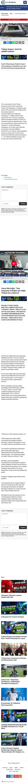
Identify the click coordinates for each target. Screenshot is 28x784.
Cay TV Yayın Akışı (13, 771)
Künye (11, 767)
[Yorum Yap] (23, 42)
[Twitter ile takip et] (12, 776)
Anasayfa (5, 767)
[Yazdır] (20, 42)
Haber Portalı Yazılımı (9, 781)
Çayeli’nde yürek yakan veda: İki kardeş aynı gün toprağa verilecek (16, 7)
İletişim (16, 767)
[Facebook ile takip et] (8, 776)
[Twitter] (7, 42)
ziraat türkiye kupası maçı (10, 179)
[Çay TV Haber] (8, 2)
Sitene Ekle (17, 769)
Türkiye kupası (7, 177)
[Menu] (25, 2)
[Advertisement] (14, 87)
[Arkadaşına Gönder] (16, 42)
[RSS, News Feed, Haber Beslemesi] (20, 776)
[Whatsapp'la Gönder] (13, 42)
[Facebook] (5, 42)
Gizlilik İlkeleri (9, 769)
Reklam (22, 767)
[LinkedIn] (10, 42)
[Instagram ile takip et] (16, 776)
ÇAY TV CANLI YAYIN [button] (14, 19)
